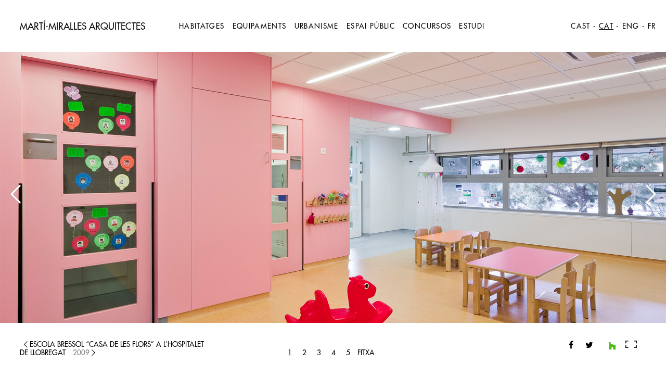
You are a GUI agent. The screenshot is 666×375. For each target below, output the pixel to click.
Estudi (471, 26)
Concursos (427, 26)
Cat (606, 26)
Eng (630, 26)
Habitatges (202, 26)
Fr (652, 26)
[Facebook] (571, 345)
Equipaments (260, 26)
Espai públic (371, 26)
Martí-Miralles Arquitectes (82, 26)
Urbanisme (316, 26)
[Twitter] (585, 345)
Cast (580, 26)
